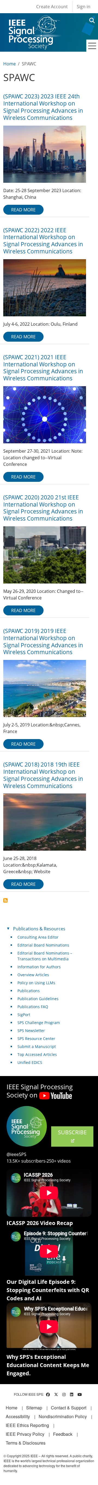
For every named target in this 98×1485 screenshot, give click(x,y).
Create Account (52, 7)
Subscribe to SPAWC (5, 900)
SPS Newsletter (31, 1030)
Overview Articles (33, 974)
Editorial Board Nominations (43, 945)
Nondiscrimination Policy (63, 1416)
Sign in (83, 7)
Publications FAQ (32, 1006)
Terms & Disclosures (25, 1443)
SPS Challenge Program (38, 1022)
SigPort (23, 1014)
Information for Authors (39, 966)
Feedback (62, 1434)
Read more (23, 210)
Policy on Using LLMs (36, 982)
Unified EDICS (29, 1062)
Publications (28, 990)
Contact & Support (68, 1407)
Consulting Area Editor (38, 937)
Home (9, 64)
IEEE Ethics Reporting (27, 1425)
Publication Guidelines (38, 998)
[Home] (33, 20)
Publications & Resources (39, 929)
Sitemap (34, 1407)
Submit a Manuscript (36, 1046)
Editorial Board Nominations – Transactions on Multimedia (44, 955)
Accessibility (18, 1416)
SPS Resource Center (36, 1038)
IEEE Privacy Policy (25, 1434)
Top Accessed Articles (37, 1054)
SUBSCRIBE (72, 1132)
